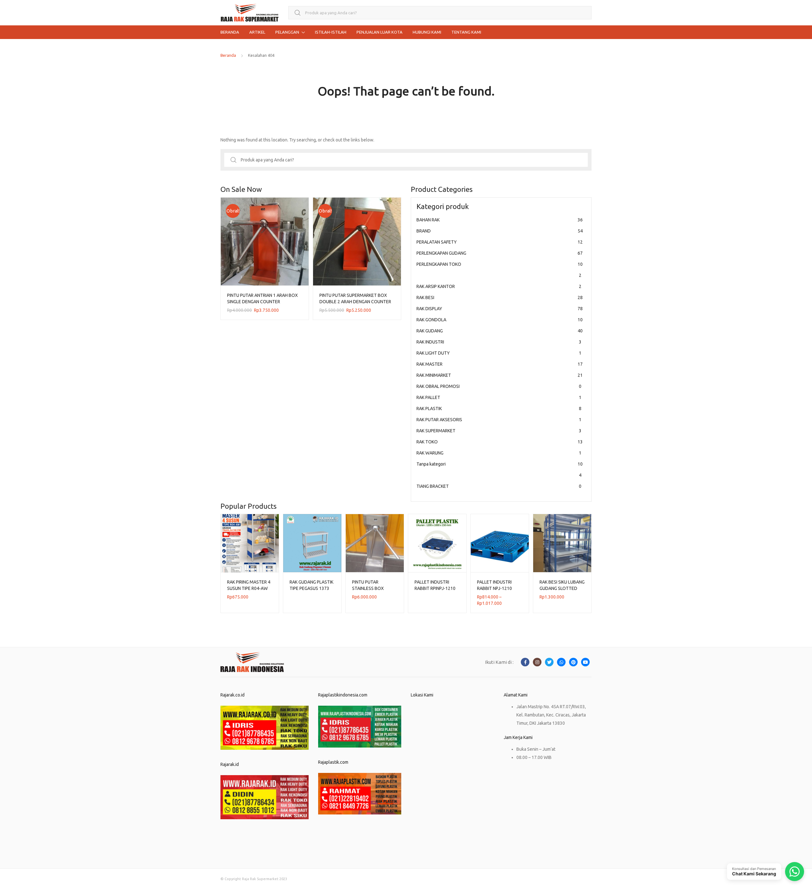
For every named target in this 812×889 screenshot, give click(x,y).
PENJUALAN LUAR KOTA (380, 32)
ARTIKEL (257, 32)
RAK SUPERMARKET (498, 430)
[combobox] (440, 13)
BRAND (499, 230)
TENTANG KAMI (466, 32)
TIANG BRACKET (498, 486)
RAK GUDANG (499, 330)
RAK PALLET (498, 397)
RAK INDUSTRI (498, 341)
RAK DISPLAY (499, 308)
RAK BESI (499, 297)
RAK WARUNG (498, 452)
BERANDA (229, 32)
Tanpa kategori (499, 469)
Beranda (228, 55)
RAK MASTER (499, 364)
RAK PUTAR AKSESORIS (498, 419)
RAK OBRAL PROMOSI (498, 386)
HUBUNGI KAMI (427, 32)
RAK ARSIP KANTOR (498, 286)
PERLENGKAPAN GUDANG (499, 253)
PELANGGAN (287, 32)
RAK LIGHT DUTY (498, 353)
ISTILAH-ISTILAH (330, 32)
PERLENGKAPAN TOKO (499, 270)
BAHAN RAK (499, 219)
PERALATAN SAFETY (499, 242)
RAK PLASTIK (498, 408)
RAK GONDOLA (499, 319)
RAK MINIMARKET (499, 375)
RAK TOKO (499, 441)
